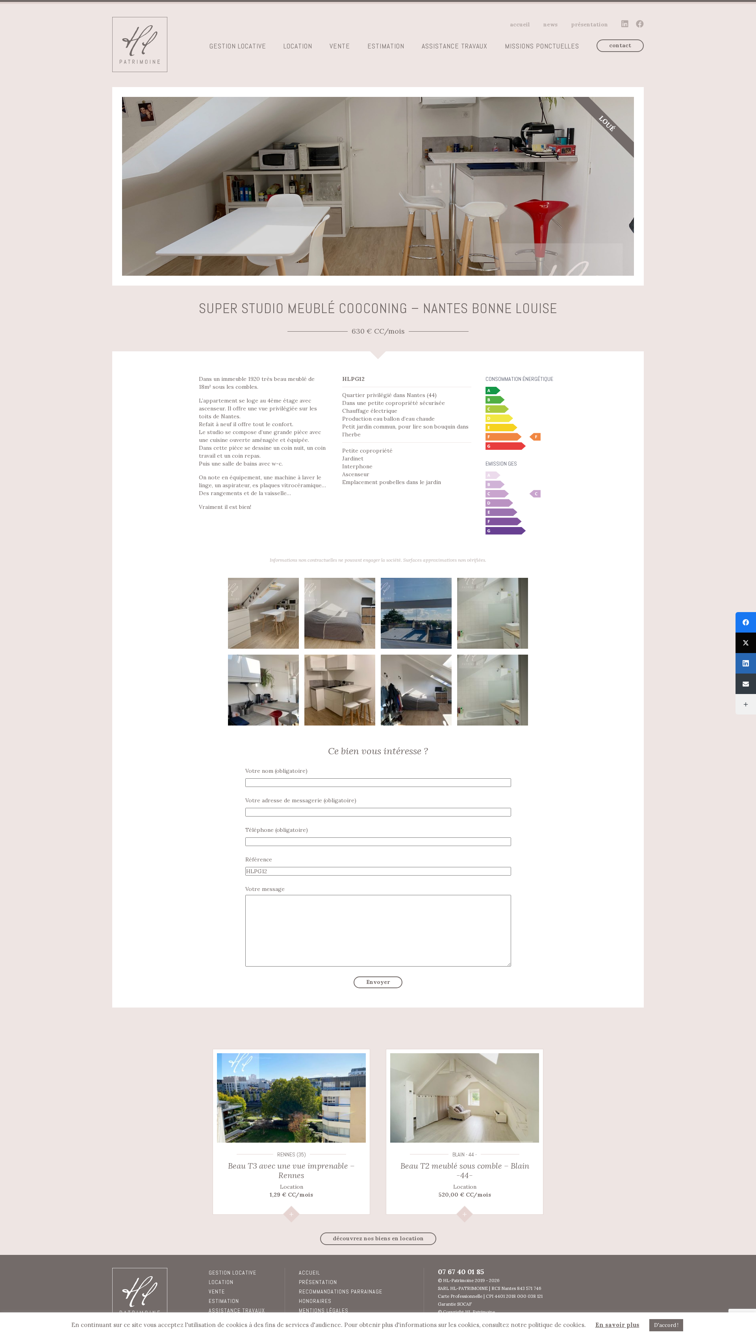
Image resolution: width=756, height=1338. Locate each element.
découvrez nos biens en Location (378, 1238)
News (550, 24)
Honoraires (315, 1301)
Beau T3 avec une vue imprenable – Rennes (291, 1170)
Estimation (385, 46)
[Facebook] (746, 622)
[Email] (746, 684)
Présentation (589, 24)
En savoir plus (617, 1325)
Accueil (520, 24)
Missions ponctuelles (542, 46)
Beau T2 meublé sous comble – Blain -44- (464, 1170)
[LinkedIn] (746, 663)
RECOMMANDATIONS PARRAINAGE (340, 1291)
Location (298, 46)
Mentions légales (323, 1310)
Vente (340, 46)
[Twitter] (746, 643)
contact (620, 45)
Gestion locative (237, 46)
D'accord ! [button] (666, 1325)
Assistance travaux (454, 46)
